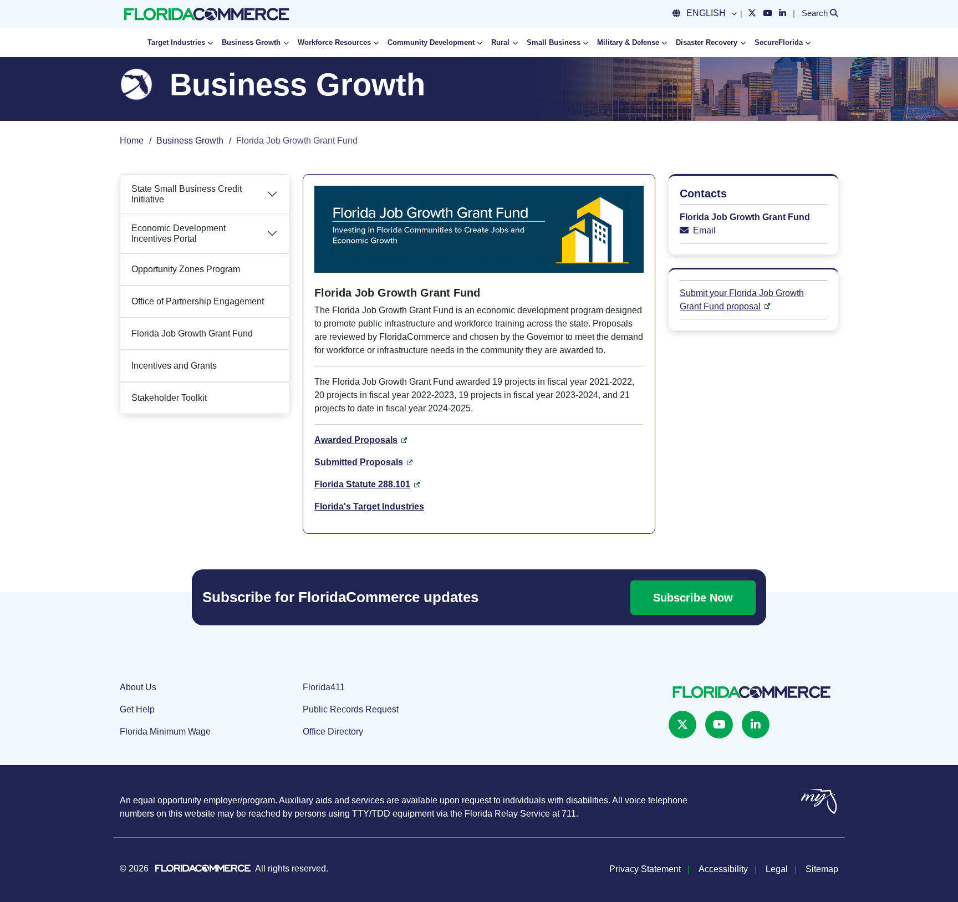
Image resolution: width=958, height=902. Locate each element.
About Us (138, 687)
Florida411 (324, 687)
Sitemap (822, 869)
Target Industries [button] (176, 42)
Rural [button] (500, 42)
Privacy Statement (645, 869)
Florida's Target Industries (369, 506)
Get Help (137, 709)
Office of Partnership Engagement (197, 301)
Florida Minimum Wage (165, 731)
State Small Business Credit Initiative (186, 194)
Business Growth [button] (251, 42)
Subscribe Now (693, 598)
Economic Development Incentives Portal (178, 233)
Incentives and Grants (174, 365)
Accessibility (723, 869)
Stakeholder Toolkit (169, 397)
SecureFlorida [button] (779, 42)
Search (820, 13)
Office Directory (333, 731)
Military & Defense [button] (628, 42)
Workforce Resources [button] (334, 42)
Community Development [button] (431, 42)
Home (132, 140)
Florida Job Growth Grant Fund (192, 333)
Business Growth (189, 140)
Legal (777, 869)
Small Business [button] (553, 42)
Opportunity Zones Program (185, 269)
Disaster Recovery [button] (706, 42)
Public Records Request (351, 709)
